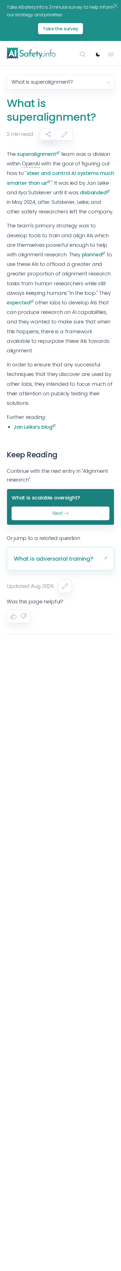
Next (57, 513)
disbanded (93, 192)
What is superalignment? (42, 81)
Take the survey (60, 29)
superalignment (36, 154)
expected (18, 302)
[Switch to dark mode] (98, 54)
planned (92, 254)
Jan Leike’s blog (33, 426)
